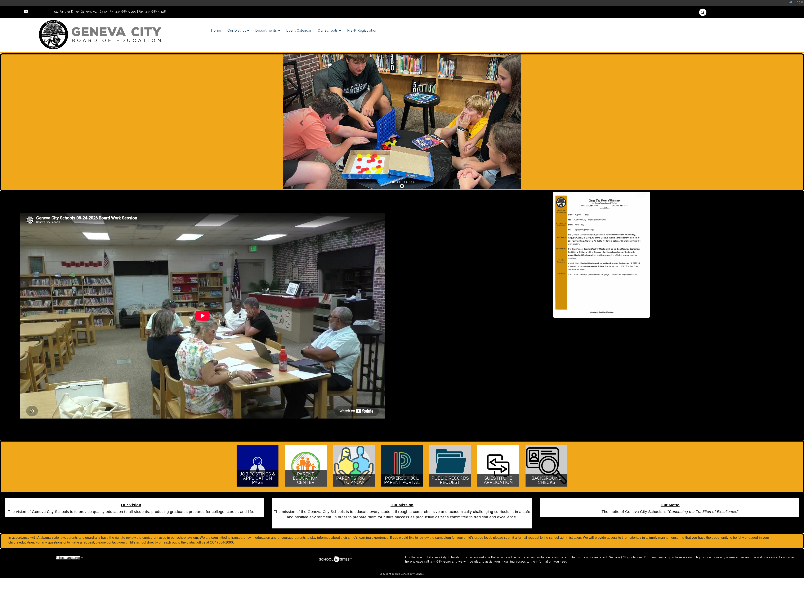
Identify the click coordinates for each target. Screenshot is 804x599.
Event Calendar (298, 30)
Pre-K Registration (362, 30)
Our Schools (328, 30)
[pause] (402, 186)
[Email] (26, 11)
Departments (266, 30)
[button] (300, 121)
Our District (237, 30)
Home (216, 30)
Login (797, 2)
